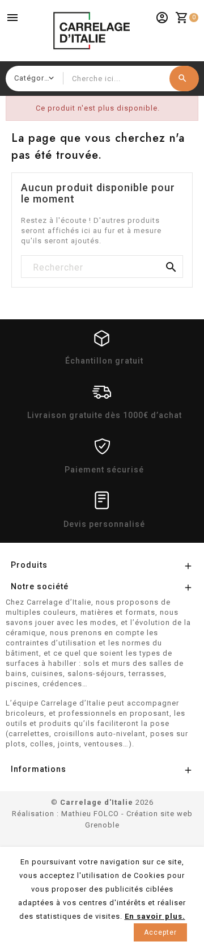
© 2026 (102, 802)
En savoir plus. (155, 916)
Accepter (160, 932)
